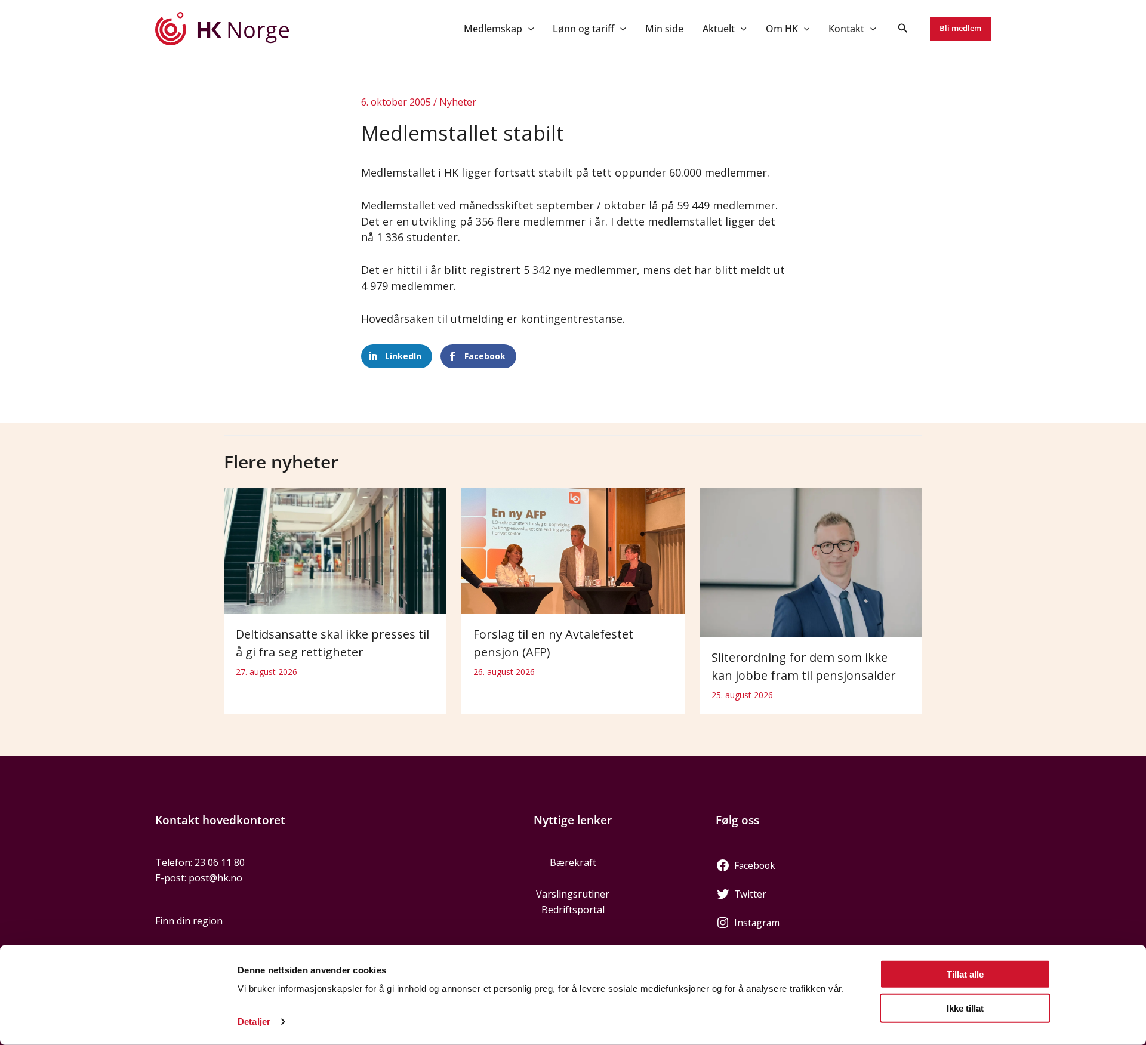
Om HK (782, 28)
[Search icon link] (903, 29)
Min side (664, 28)
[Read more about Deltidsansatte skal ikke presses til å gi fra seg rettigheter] (335, 549)
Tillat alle (965, 974)
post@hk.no (215, 877)
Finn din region (189, 920)
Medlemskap (493, 28)
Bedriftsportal (573, 909)
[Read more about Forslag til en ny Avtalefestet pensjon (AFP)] (572, 549)
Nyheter (457, 102)
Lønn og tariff (583, 28)
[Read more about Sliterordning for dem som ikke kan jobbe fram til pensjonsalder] (811, 561)
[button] (528, 28)
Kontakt (846, 28)
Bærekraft (573, 862)
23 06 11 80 (220, 862)
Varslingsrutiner (572, 894)
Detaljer (254, 1021)
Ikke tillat (965, 1008)
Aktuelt (719, 28)
